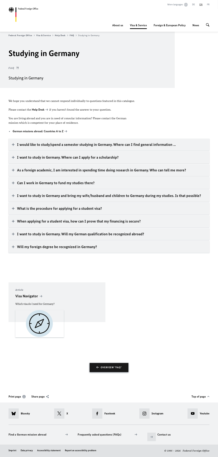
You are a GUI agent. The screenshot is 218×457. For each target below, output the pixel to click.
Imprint (12, 450)
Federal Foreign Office (20, 35)
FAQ (72, 35)
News (195, 25)
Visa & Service (138, 26)
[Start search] (207, 25)
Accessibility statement (49, 450)
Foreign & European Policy (170, 25)
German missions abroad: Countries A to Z (38, 131)
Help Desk (60, 35)
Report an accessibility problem (80, 450)
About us (117, 25)
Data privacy (27, 450)
